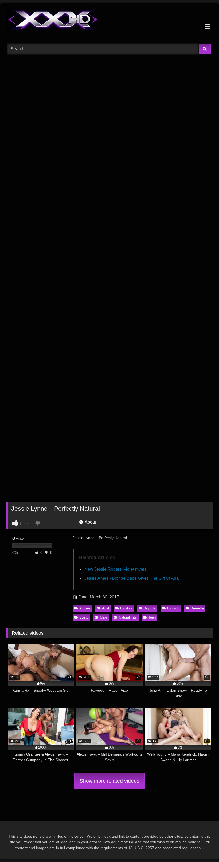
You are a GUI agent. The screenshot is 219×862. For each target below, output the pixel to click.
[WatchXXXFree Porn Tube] (109, 21)
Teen (152, 617)
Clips (104, 617)
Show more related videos (109, 781)
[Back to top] (202, 846)
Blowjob (173, 608)
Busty (83, 617)
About (90, 522)
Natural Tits (128, 617)
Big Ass (126, 608)
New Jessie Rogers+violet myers (115, 569)
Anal (105, 608)
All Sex (85, 608)
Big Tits (150, 608)
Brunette (197, 608)
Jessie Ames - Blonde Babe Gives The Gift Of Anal (132, 578)
